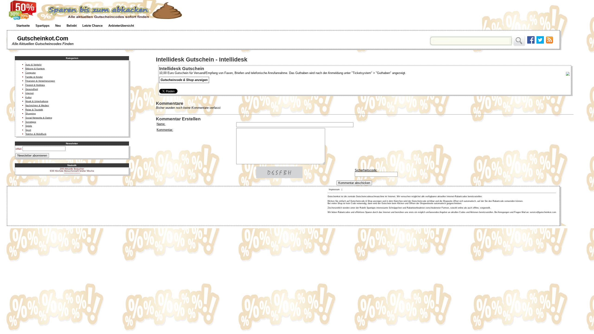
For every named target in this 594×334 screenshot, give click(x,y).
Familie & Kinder (34, 77)
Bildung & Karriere (35, 68)
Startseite (23, 25)
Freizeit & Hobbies (35, 85)
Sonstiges (30, 122)
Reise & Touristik (34, 109)
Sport (28, 130)
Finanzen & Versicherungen (40, 81)
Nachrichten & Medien (37, 105)
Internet (29, 93)
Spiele (28, 126)
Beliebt (72, 25)
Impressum (334, 189)
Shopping (30, 113)
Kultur (28, 97)
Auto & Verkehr (33, 64)
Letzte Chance (92, 25)
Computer (30, 72)
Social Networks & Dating (38, 117)
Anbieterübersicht (121, 25)
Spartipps (42, 25)
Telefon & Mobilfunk (35, 134)
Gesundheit (31, 89)
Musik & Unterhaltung (36, 101)
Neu (58, 25)
